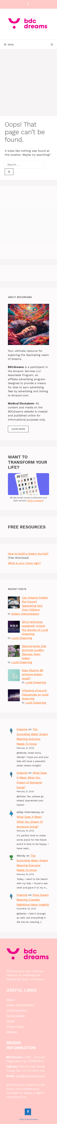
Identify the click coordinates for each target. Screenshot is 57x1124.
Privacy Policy (15, 1026)
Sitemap (11, 1031)
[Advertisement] (28, 79)
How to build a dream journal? (28, 553)
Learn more (18, 429)
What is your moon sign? (24, 563)
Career (10, 1021)
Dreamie (22, 729)
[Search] (9, 172)
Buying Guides (15, 1015)
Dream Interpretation (25, 613)
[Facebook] (28, 4)
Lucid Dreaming (21, 638)
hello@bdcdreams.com (31, 1076)
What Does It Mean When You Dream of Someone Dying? (30, 821)
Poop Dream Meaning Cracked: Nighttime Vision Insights (33, 899)
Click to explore (35, 500)
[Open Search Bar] (52, 44)
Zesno (28, 1092)
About (10, 999)
